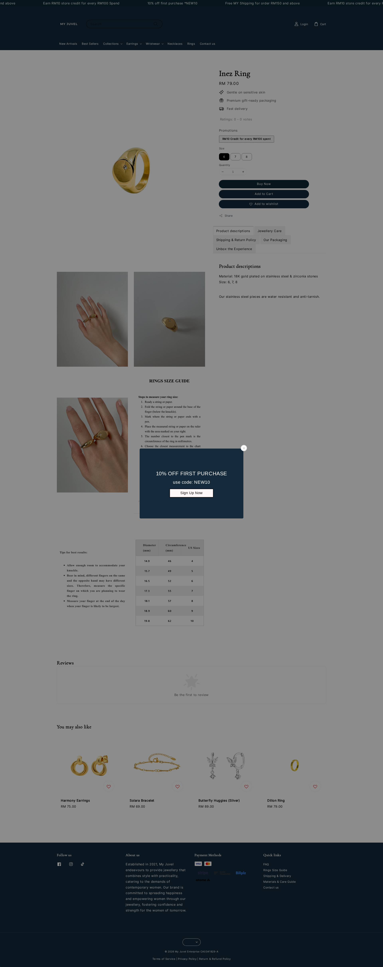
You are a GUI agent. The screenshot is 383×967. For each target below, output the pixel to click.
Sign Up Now (191, 493)
